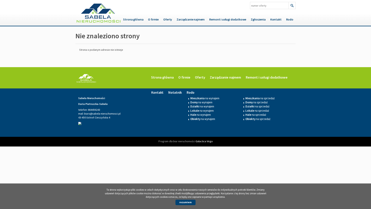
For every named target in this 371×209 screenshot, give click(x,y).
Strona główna (133, 19)
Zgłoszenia (258, 19)
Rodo (289, 19)
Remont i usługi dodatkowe (227, 19)
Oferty (167, 19)
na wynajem (201, 102)
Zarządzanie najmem (191, 19)
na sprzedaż (256, 102)
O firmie (153, 19)
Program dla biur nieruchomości (177, 141)
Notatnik (175, 92)
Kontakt (276, 19)
